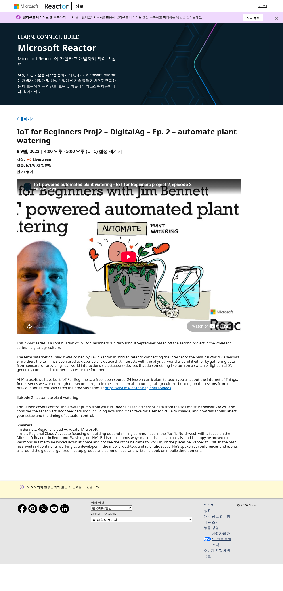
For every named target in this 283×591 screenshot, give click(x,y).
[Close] (276, 18)
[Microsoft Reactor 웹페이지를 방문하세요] (56, 6)
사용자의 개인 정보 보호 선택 (221, 539)
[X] (44, 509)
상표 (207, 510)
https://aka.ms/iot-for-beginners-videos (138, 387)
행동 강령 (211, 527)
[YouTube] (55, 509)
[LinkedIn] (65, 509)
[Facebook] (23, 509)
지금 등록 (253, 18)
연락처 (209, 505)
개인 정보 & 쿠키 (217, 516)
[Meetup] (33, 509)
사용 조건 (211, 522)
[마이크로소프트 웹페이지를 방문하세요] (27, 6)
